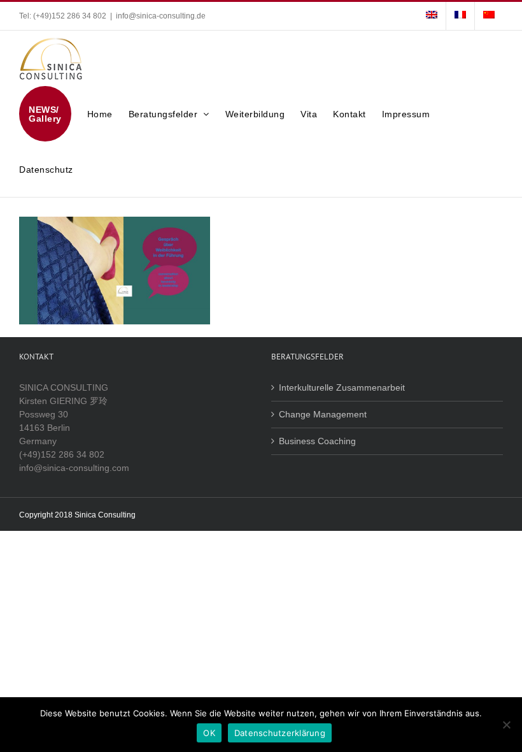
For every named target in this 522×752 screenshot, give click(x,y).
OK (209, 733)
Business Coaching (317, 441)
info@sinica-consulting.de (161, 15)
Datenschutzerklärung (279, 733)
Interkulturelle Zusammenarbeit (342, 387)
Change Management (323, 414)
